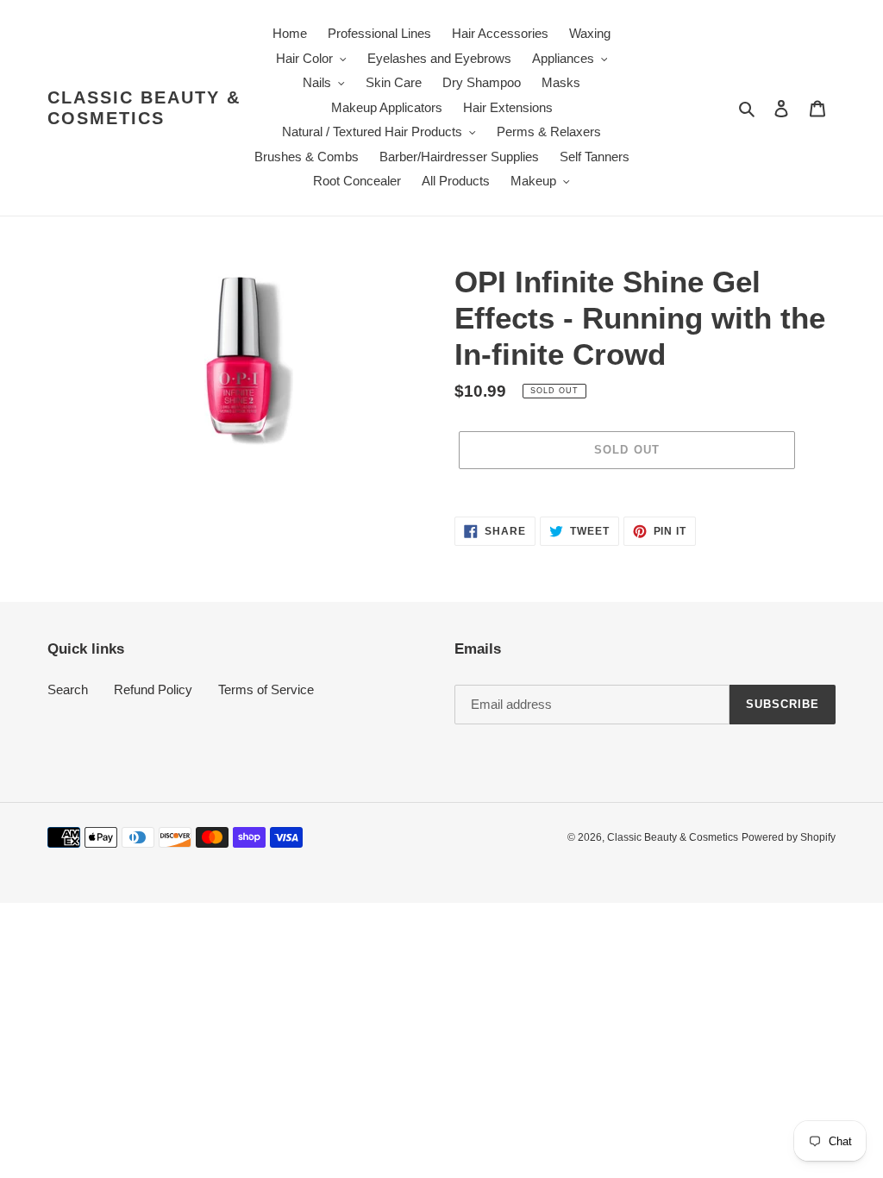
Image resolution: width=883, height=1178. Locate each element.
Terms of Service (266, 689)
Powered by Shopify (789, 837)
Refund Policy (153, 689)
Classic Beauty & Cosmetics (144, 108)
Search (67, 689)
